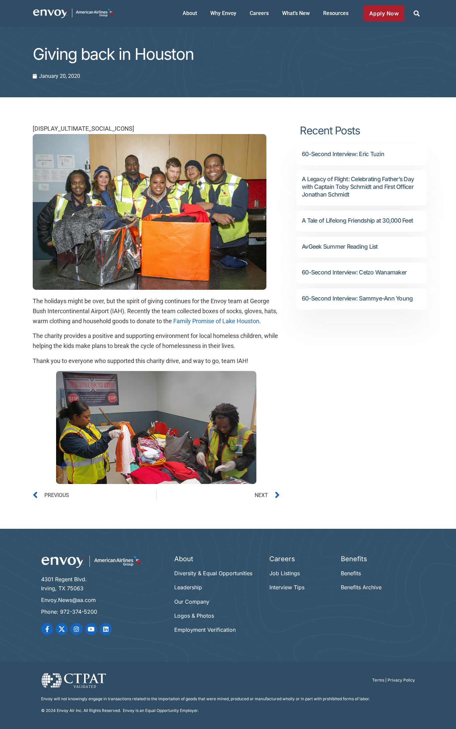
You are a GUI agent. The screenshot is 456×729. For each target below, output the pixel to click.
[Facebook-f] (47, 629)
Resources (336, 13)
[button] (416, 13)
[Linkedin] (106, 629)
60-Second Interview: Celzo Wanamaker (354, 272)
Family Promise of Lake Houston (216, 321)
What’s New (296, 13)
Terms (378, 680)
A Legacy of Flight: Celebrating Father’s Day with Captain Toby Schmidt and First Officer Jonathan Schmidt (358, 186)
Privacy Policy (401, 680)
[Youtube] (91, 629)
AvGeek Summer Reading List (340, 246)
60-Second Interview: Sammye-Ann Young (357, 298)
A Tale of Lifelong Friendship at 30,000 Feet (357, 220)
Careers (259, 13)
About (190, 13)
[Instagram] (76, 629)
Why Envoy (223, 13)
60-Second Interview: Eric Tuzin (343, 153)
